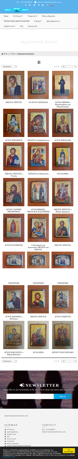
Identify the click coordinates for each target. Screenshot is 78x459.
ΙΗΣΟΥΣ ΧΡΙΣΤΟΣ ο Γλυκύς (14, 175)
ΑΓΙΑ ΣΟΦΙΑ (62, 174)
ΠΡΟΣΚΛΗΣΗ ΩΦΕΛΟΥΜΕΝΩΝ (17, 21)
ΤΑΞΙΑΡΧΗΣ (13, 283)
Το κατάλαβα (68, 451)
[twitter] (35, 5)
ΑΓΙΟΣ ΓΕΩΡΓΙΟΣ (63, 316)
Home (6, 16)
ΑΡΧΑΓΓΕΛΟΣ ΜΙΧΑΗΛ (63, 352)
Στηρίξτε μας (9, 26)
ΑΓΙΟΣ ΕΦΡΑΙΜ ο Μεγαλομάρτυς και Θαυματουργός (63, 104)
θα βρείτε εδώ (9, 456)
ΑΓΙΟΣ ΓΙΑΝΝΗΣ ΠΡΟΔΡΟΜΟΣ (13, 210)
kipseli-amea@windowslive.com (49, 2)
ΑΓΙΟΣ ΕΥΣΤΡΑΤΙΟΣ (14, 245)
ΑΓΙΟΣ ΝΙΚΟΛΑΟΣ (62, 140)
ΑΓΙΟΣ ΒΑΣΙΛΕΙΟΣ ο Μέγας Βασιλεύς (13, 353)
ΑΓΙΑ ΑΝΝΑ (38, 352)
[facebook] (26, 5)
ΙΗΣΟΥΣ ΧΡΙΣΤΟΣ (14, 102)
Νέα (21, 26)
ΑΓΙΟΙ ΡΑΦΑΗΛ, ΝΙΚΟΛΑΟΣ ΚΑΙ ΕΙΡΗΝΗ (38, 210)
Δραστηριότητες (52, 21)
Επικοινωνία (32, 26)
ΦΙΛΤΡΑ (39, 62)
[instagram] (39, 5)
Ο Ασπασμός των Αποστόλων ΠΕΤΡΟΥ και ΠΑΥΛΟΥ (38, 247)
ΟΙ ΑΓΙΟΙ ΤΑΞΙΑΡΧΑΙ (38, 102)
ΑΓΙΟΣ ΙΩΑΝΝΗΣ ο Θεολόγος (13, 317)
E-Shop (37, 21)
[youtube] (43, 5)
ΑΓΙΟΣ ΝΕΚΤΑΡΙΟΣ (13, 140)
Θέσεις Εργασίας (48, 16)
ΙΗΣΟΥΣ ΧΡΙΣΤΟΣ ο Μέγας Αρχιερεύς (63, 210)
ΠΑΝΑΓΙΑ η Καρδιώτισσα (38, 140)
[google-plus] (30, 5)
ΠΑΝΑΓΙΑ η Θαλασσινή (38, 174)
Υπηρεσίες (32, 16)
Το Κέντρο (17, 16)
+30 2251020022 (26, 2)
